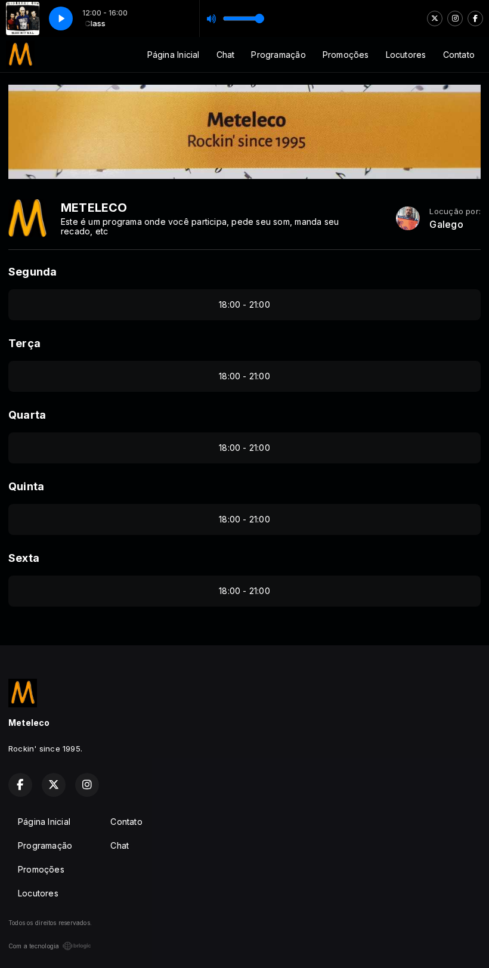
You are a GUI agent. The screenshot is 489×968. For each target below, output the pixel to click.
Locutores (406, 55)
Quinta (26, 486)
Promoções (346, 55)
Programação (278, 55)
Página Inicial (173, 55)
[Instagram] (455, 18)
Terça (24, 343)
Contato (459, 55)
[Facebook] (475, 18)
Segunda (32, 271)
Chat (225, 55)
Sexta (23, 558)
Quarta (27, 415)
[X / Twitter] (434, 18)
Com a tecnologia (33, 946)
